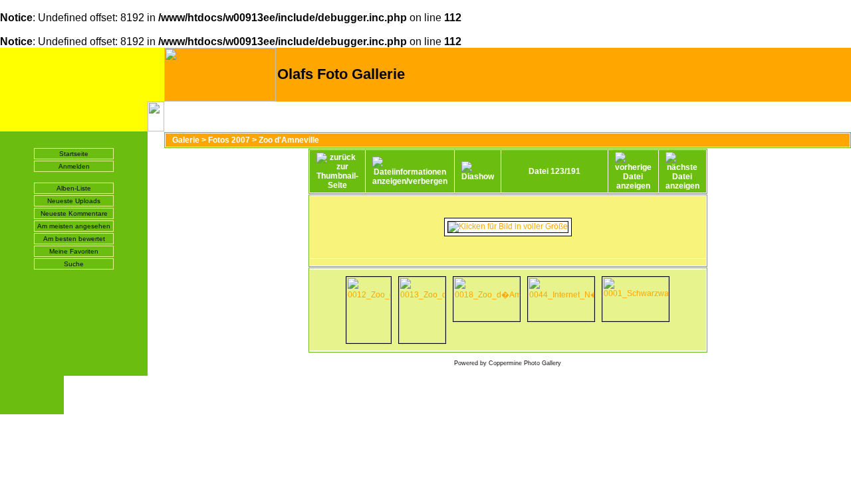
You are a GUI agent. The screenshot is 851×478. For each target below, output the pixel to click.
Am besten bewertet (74, 238)
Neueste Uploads (73, 200)
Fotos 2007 (229, 140)
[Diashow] (478, 171)
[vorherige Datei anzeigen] (633, 171)
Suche (74, 264)
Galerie (185, 140)
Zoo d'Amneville (289, 140)
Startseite (73, 153)
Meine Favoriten (73, 251)
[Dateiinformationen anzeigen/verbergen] (410, 171)
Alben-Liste (74, 188)
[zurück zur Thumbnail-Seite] (337, 171)
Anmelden (74, 166)
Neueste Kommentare (74, 213)
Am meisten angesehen (73, 226)
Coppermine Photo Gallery (525, 363)
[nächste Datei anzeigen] (682, 171)
